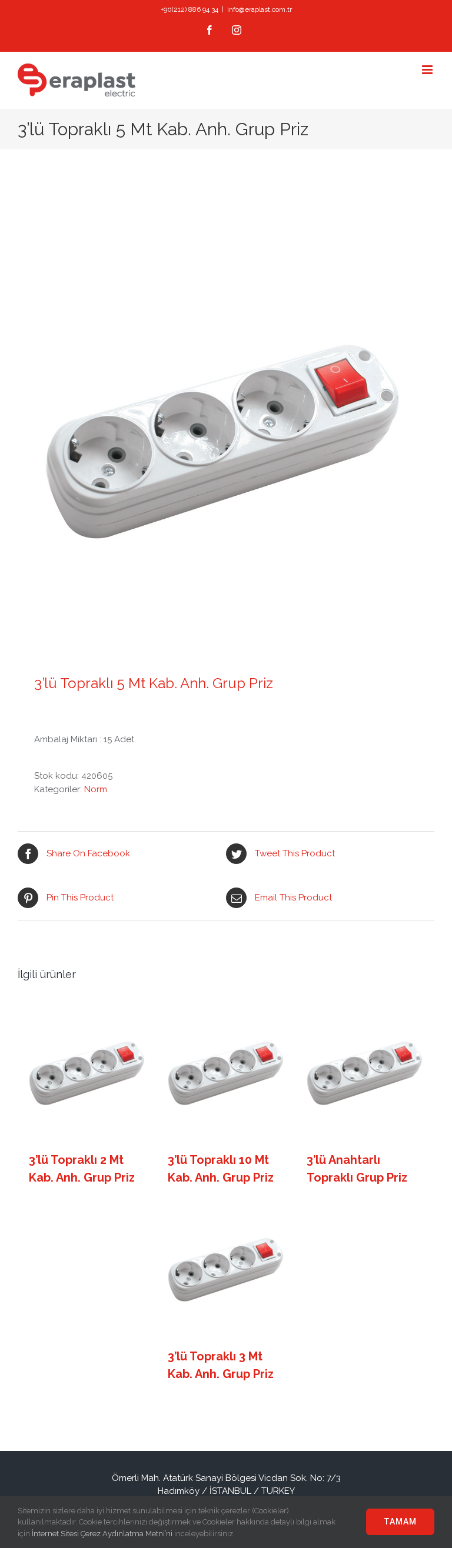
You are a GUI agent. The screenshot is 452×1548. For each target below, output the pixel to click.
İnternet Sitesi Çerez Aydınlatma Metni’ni (102, 1533)
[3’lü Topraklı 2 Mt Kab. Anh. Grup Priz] (87, 1072)
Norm (95, 789)
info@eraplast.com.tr (259, 9)
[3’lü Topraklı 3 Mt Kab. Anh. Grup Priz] (226, 1268)
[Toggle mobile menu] (428, 70)
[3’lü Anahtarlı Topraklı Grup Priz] (365, 1072)
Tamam (400, 1521)
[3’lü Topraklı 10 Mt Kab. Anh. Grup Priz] (226, 1072)
